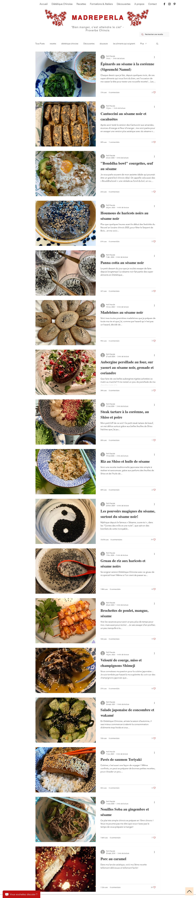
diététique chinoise (69, 43)
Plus (142, 43)
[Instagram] (169, 4)
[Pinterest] (174, 4)
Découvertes (88, 43)
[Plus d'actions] (155, 57)
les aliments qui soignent (124, 43)
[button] (157, 43)
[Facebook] (164, 4)
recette (53, 43)
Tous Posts (40, 43)
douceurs (104, 43)
